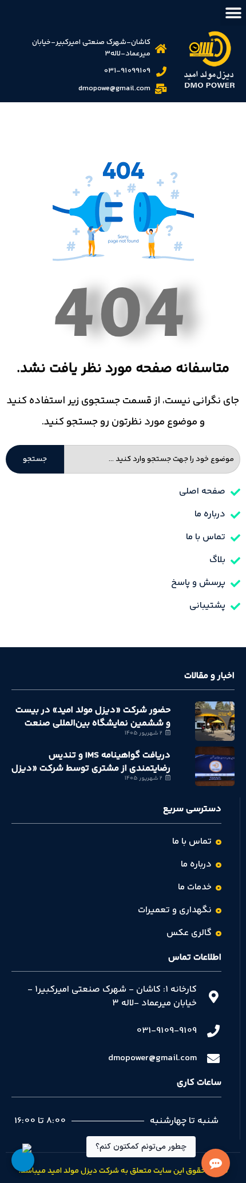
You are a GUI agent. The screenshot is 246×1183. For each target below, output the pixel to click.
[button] (233, 13)
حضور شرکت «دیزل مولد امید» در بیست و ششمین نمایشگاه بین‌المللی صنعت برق (92, 723)
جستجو (35, 459)
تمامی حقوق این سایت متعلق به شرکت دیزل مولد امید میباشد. (123, 1171)
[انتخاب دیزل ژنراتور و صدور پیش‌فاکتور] (22, 1160)
